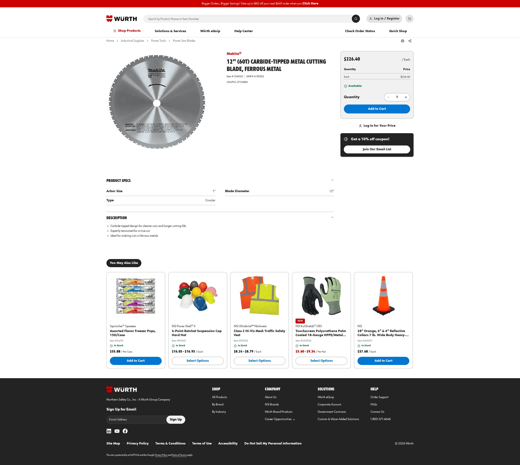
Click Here (310, 3)
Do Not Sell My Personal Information (273, 443)
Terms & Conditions (170, 443)
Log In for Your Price (379, 125)
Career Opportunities (278, 419)
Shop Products (129, 31)
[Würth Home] (121, 19)
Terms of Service (179, 455)
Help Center (243, 31)
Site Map (113, 443)
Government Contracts (332, 412)
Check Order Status (360, 31)
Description (116, 218)
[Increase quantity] (406, 97)
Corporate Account (329, 404)
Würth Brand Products (278, 412)
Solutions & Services (170, 31)
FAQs (373, 404)
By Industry (219, 412)
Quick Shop (398, 31)
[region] (260, 3)
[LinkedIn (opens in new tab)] (108, 431)
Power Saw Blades (184, 40)
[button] (163, 108)
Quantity (352, 97)
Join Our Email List (377, 149)
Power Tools (158, 40)
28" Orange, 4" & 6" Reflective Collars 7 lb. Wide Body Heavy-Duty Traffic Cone (382, 335)
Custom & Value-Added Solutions (338, 419)
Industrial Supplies (132, 40)
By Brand (217, 404)
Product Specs (118, 181)
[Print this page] (402, 41)
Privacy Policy (138, 443)
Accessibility (228, 443)
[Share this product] (410, 41)
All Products (219, 397)
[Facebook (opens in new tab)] (125, 431)
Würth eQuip (210, 31)
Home (110, 40)
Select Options (197, 361)
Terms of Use (202, 443)
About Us (270, 397)
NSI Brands (272, 404)
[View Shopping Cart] (409, 19)
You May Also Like (124, 263)
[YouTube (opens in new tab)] (117, 431)
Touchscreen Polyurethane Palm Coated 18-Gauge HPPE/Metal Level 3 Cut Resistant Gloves (321, 335)
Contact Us (377, 412)
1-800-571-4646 (380, 419)
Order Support (379, 397)
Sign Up (176, 419)
